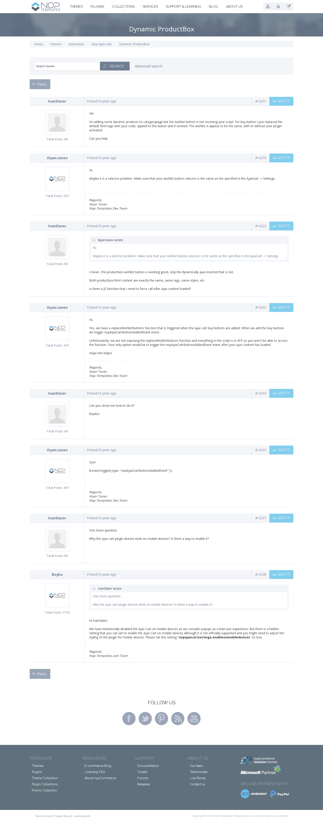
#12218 (260, 158)
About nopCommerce (100, 778)
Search (117, 66)
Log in (278, 6)
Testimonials (199, 772)
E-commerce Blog (98, 766)
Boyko (57, 574)
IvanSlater (57, 101)
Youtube (194, 718)
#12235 (260, 450)
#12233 (260, 393)
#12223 (260, 226)
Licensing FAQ (95, 772)
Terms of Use (43, 816)
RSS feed (177, 718)
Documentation (148, 766)
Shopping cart (288, 6)
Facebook (129, 718)
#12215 (260, 101)
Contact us (197, 784)
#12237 (260, 518)
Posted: (92, 101)
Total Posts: (55, 139)
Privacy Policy (62, 816)
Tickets (142, 772)
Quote (283, 101)
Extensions (76, 44)
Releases (143, 784)
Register (268, 6)
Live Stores (198, 778)
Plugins (97, 7)
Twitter (145, 718)
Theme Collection (45, 778)
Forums (55, 44)
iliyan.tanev (57, 158)
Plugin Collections (45, 784)
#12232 (260, 307)
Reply (42, 84)
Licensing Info (81, 816)
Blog (213, 7)
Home (38, 44)
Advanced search (148, 66)
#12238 (260, 574)
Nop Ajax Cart (102, 44)
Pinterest (161, 718)
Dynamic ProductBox (134, 44)
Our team (196, 766)
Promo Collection (44, 790)
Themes (76, 7)
